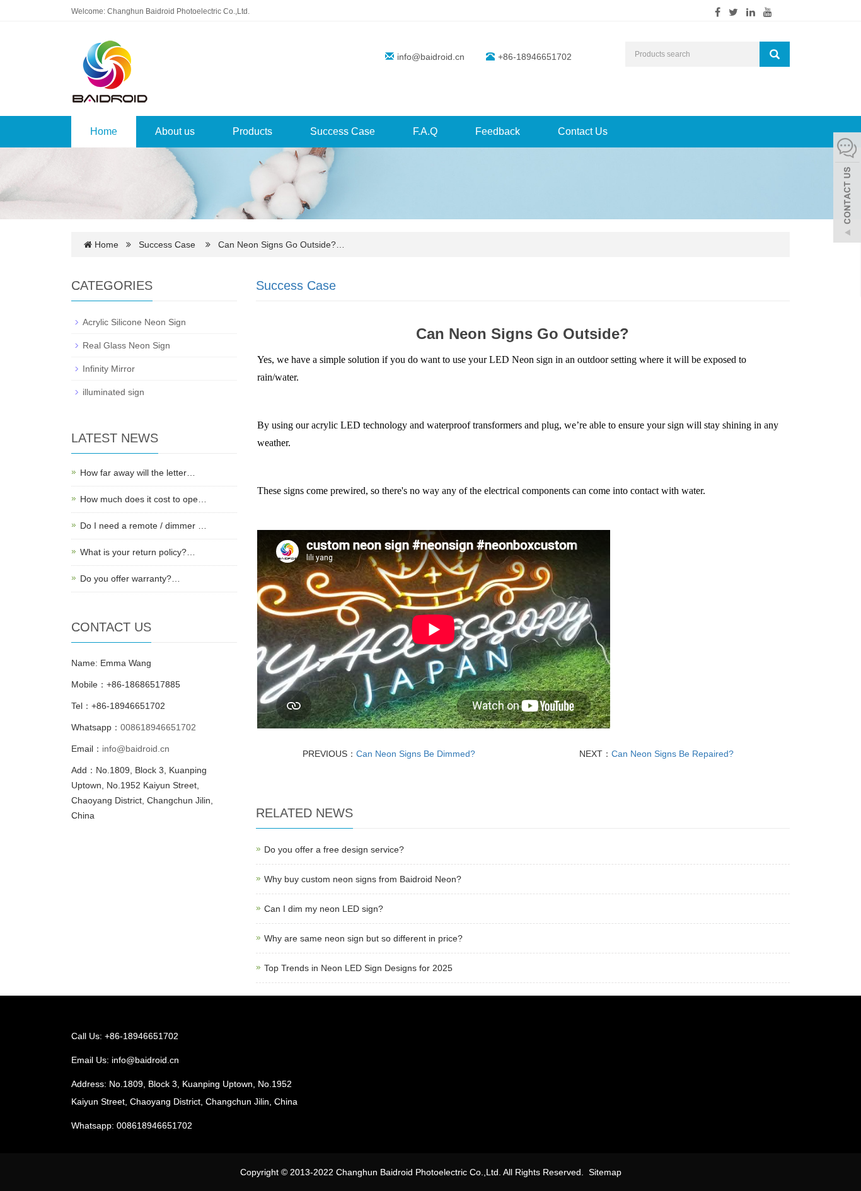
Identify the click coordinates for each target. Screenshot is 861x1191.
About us (175, 131)
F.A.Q (425, 131)
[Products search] (775, 54)
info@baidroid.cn (431, 57)
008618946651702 (158, 727)
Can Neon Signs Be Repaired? (672, 754)
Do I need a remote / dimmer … (143, 526)
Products (252, 131)
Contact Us (583, 131)
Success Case (342, 131)
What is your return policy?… (137, 552)
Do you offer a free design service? (334, 849)
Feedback (497, 131)
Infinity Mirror (109, 369)
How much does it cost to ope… (143, 499)
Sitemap (605, 1172)
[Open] (847, 189)
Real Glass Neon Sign (126, 345)
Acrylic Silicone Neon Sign (134, 322)
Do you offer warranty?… (130, 578)
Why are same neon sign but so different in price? (363, 938)
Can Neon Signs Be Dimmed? (415, 754)
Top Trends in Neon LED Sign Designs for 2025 (358, 968)
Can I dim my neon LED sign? (323, 909)
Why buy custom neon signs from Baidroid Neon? (362, 879)
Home (103, 131)
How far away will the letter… (137, 473)
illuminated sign (113, 392)
